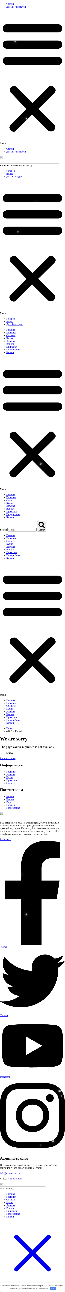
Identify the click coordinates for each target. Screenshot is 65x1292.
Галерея (10, 171)
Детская (10, 341)
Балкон (10, 352)
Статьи (10, 4)
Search (3, 529)
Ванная (10, 344)
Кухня (9, 338)
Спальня (10, 335)
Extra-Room (16, 1178)
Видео (9, 173)
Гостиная (11, 332)
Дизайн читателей (16, 6)
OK (52, 1288)
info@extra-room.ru (10, 1173)
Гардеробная (13, 349)
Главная (10, 329)
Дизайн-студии (14, 176)
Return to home (7, 758)
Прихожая (11, 346)
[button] (32, 78)
